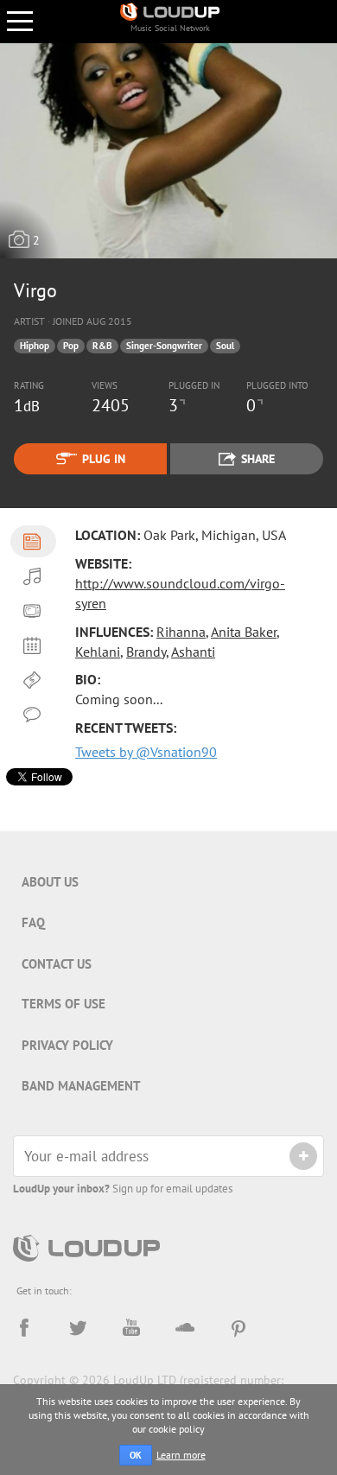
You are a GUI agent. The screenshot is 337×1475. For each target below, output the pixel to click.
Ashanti (193, 651)
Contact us (57, 964)
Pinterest (238, 1328)
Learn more (181, 1454)
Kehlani (97, 651)
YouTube (131, 1328)
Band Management (81, 1086)
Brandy (146, 651)
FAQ (33, 922)
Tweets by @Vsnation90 (146, 751)
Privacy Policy (67, 1045)
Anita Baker (244, 631)
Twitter (77, 1328)
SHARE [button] (258, 459)
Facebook (24, 1328)
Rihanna (181, 631)
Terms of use (63, 1003)
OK (136, 1455)
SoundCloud (185, 1328)
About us (50, 882)
